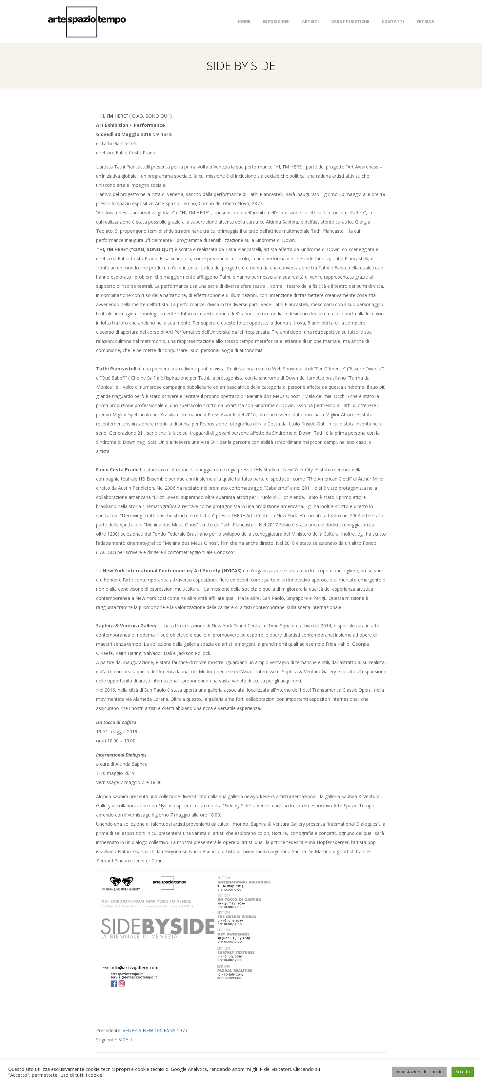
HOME (244, 21)
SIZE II (125, 1039)
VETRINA (425, 21)
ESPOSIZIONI (276, 21)
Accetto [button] (462, 1071)
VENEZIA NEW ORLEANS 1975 (155, 1030)
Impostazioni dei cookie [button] (419, 1071)
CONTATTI (393, 21)
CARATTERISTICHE (350, 21)
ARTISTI (310, 21)
